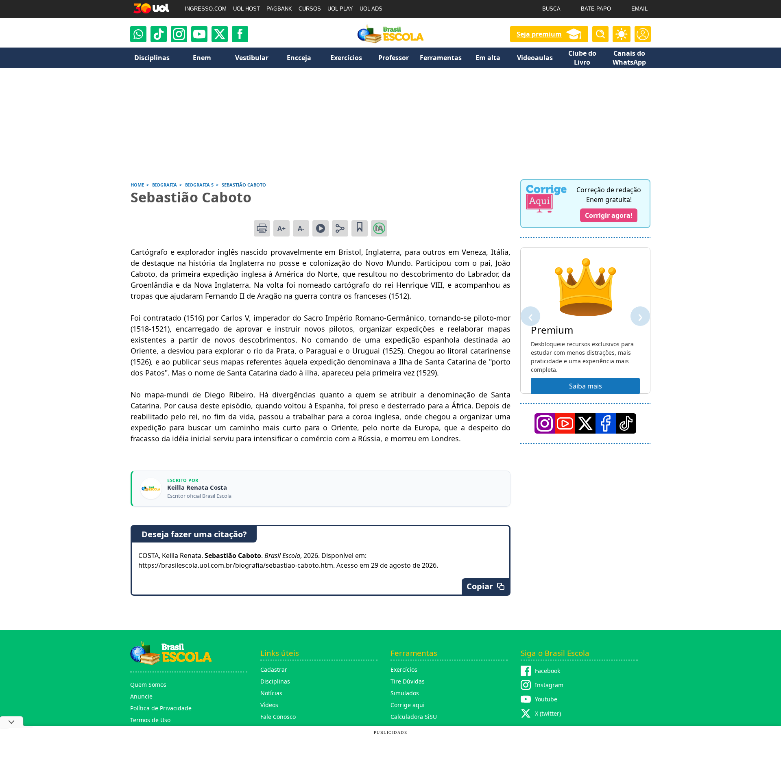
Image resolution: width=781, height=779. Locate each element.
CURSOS (310, 9)
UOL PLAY (340, 9)
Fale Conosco (278, 716)
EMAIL (639, 9)
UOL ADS (371, 9)
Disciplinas (275, 681)
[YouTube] (565, 423)
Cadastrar (273, 669)
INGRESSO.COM (206, 9)
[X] (220, 34)
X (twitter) (548, 713)
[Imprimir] (262, 228)
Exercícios (403, 669)
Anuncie (141, 696)
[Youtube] (199, 34)
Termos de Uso (150, 720)
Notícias (271, 693)
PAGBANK (279, 9)
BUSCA (551, 9)
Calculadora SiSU (413, 716)
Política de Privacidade (161, 708)
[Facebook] (606, 423)
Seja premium (539, 34)
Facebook (547, 671)
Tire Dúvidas (407, 681)
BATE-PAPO (596, 9)
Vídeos (269, 705)
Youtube (546, 699)
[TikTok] (159, 34)
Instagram (549, 685)
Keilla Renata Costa (197, 487)
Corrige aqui (407, 705)
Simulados (404, 693)
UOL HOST (246, 9)
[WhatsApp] (138, 34)
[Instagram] (179, 34)
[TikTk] (626, 423)
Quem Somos (148, 684)
